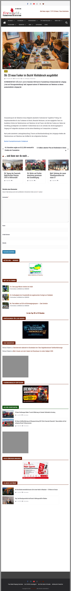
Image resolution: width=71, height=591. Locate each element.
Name (3, 225)
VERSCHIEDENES (32, 21)
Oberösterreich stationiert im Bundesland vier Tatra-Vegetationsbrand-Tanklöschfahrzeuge (38, 347)
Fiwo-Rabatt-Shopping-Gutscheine (15, 584)
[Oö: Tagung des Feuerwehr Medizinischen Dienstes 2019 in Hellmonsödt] (12, 161)
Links (30, 25)
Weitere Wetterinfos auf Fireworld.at (35, 275)
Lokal (6, 71)
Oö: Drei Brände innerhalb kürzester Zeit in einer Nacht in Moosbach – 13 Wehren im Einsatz (36, 489)
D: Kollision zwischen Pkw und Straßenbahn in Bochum (51, 149)
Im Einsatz (10, 21)
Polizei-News (11, 25)
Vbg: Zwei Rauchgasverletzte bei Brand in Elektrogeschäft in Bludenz (31, 498)
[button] (14, 21)
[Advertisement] (15, 366)
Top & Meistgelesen (45, 21)
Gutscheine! (39, 25)
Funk (23, 78)
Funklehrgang (26, 78)
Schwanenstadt (32, 78)
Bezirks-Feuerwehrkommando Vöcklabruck (16, 141)
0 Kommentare (17, 78)
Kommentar (5, 197)
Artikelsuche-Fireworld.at (57, 584)
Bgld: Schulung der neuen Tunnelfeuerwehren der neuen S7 (58, 175)
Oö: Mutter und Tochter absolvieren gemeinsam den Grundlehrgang (34, 175)
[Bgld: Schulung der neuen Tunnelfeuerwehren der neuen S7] (58, 161)
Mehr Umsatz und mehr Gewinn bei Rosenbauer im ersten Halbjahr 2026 (33, 351)
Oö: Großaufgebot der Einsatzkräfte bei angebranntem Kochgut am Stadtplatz (31, 295)
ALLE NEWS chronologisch (30, 584)
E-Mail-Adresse (6, 234)
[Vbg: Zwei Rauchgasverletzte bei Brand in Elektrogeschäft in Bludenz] (8, 500)
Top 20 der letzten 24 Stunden (44, 584)
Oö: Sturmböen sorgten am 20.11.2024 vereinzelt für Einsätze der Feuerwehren (19, 149)
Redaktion (21, 25)
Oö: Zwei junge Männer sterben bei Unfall (21, 286)
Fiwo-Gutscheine (64, 11)
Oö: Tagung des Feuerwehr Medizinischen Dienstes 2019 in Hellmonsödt (12, 175)
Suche (46, 25)
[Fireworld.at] (4, 23)
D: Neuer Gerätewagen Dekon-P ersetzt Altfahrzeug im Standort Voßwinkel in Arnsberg (35, 412)
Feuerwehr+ (20, 21)
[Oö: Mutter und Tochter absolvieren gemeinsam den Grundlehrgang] (35, 161)
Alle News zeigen (44, 11)
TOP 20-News (54, 11)
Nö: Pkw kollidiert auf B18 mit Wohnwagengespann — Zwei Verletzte (29, 303)
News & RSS (57, 21)
